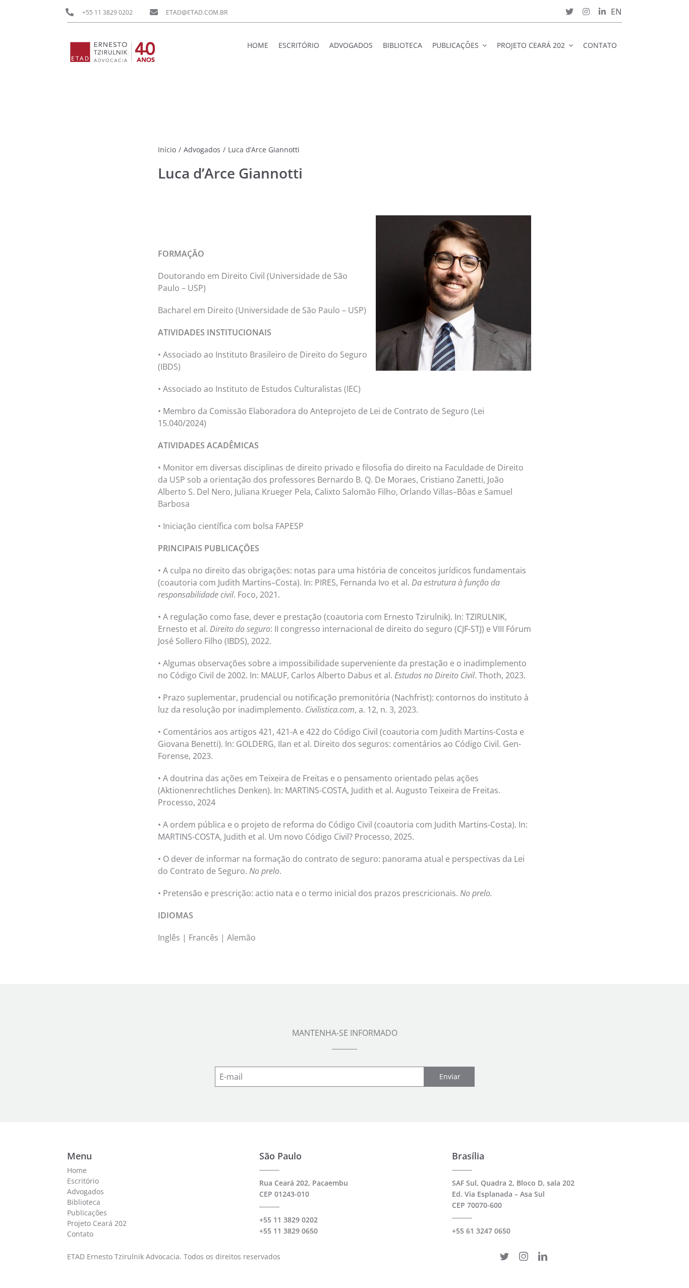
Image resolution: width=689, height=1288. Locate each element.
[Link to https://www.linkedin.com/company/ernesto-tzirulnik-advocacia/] (602, 12)
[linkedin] (542, 1256)
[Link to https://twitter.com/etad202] (569, 12)
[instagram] (523, 1256)
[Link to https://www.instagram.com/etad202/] (586, 12)
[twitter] (504, 1256)
